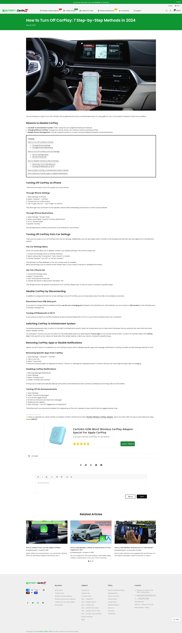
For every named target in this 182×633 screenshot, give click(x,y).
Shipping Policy (113, 593)
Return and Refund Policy (116, 590)
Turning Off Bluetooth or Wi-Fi (43, 166)
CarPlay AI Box (71, 10)
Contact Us (85, 590)
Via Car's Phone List (39, 157)
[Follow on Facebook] (27, 602)
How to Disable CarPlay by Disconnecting (43, 161)
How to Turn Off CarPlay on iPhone (40, 142)
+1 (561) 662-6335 (143, 598)
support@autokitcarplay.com (146, 595)
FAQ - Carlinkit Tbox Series (90, 608)
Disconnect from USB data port (44, 164)
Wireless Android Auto (108, 10)
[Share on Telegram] (96, 465)
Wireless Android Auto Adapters (65, 599)
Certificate (111, 614)
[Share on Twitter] (85, 465)
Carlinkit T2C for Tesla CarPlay (65, 602)
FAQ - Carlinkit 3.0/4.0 (88, 602)
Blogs (83, 620)
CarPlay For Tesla (87, 11)
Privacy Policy (112, 599)
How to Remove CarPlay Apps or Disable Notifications (48, 173)
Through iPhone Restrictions (42, 148)
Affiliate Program (113, 605)
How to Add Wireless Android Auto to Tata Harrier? (134, 548)
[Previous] (29, 532)
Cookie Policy (112, 602)
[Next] (153, 532)
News (36, 456)
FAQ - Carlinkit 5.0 (87, 599)
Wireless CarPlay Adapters (63, 596)
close (4, 2)
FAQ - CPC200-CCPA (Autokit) (91, 614)
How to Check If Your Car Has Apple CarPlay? (43, 548)
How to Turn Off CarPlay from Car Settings (43, 151)
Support (138, 11)
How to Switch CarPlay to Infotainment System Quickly (48, 170)
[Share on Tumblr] (91, 465)
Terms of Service (113, 596)
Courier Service (86, 596)
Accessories (125, 11)
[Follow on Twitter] (32, 602)
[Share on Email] (101, 465)
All (32, 456)
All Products (59, 590)
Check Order (85, 593)
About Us (111, 608)
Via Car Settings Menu (40, 155)
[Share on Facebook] (80, 465)
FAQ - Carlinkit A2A (87, 605)
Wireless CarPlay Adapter (51, 10)
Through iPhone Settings (41, 145)
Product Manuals (87, 617)
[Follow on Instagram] (38, 602)
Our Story (111, 611)
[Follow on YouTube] (43, 602)
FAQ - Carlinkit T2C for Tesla (90, 611)
